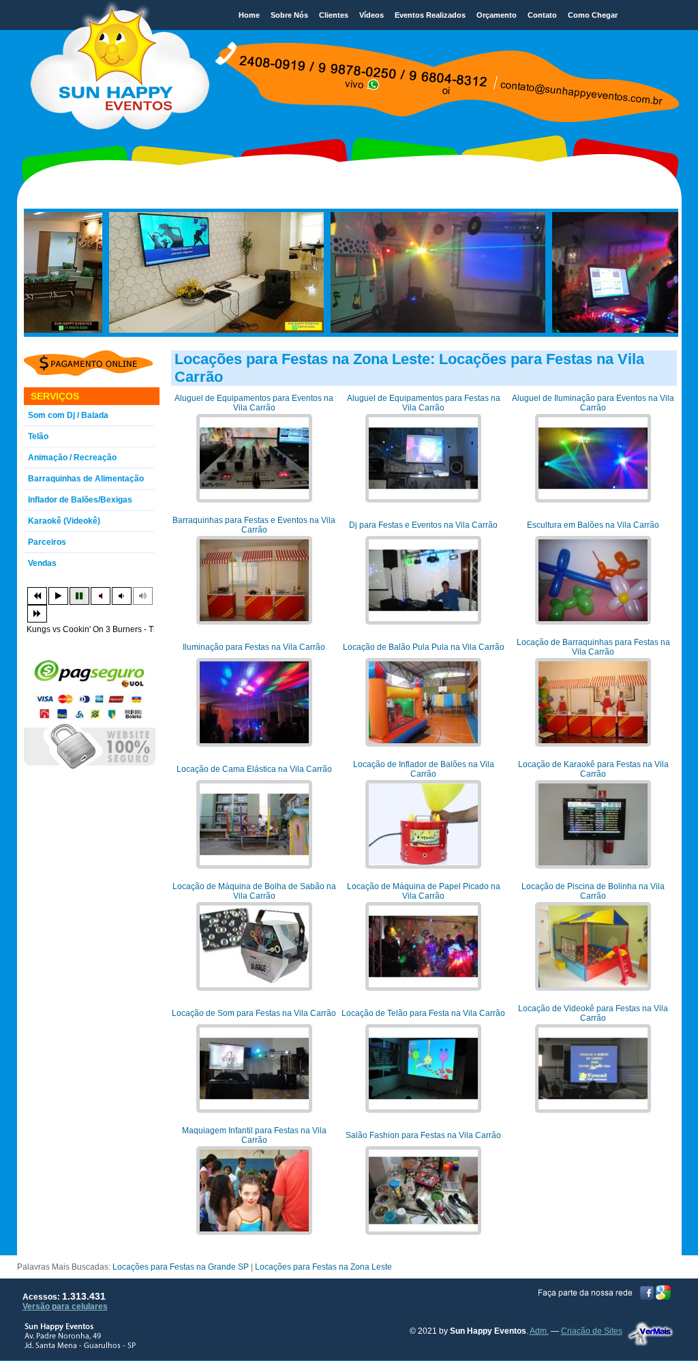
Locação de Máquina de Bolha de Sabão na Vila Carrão (254, 891)
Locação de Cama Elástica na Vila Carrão (254, 769)
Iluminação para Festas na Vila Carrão (254, 647)
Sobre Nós (289, 15)
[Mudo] (100, 596)
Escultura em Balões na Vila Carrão (593, 525)
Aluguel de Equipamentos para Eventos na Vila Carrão (253, 403)
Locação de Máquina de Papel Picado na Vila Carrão (423, 891)
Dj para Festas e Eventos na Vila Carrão (423, 525)
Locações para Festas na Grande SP (180, 1267)
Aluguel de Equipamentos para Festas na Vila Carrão (423, 403)
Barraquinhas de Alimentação (86, 478)
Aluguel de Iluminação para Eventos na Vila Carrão (593, 403)
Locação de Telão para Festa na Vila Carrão (423, 1013)
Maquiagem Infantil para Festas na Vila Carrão (254, 1135)
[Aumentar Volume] (143, 596)
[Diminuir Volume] (122, 596)
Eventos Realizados (430, 15)
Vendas (42, 563)
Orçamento (496, 15)
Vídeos (371, 15)
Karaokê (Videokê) (64, 521)
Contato (542, 15)
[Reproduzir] (58, 596)
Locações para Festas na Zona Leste (323, 1267)
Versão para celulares (65, 1306)
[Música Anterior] (37, 596)
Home (249, 15)
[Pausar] (79, 596)
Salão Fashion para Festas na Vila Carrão (423, 1135)
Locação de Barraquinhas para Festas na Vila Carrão (593, 647)
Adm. (539, 1331)
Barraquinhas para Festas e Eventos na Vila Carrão (253, 525)
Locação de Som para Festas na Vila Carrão (254, 1013)
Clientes (333, 15)
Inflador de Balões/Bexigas (80, 500)
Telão (38, 436)
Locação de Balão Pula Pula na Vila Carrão (423, 647)
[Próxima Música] (37, 614)
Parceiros (47, 542)
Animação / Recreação (72, 457)
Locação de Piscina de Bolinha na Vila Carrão (593, 891)
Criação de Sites (591, 1331)
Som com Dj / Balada (68, 415)
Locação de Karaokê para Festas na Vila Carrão (593, 769)
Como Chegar (593, 15)
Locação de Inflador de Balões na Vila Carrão (423, 769)
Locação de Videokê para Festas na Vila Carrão (593, 1013)
